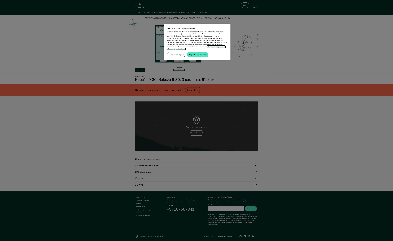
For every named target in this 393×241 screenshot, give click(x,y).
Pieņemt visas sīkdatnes (198, 55)
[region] (197, 42)
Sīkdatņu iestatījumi (176, 55)
